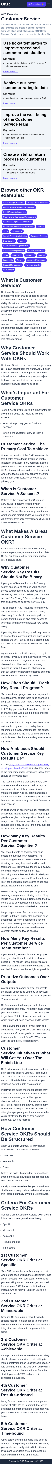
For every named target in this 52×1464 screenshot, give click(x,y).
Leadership (8, 260)
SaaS (5, 231)
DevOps (41, 255)
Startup (40, 226)
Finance (22, 241)
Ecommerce (17, 231)
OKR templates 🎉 (36, 4)
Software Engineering (36, 260)
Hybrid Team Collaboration (14, 212)
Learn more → (10, 72)
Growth (20, 260)
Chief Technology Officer (13, 250)
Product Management (12, 265)
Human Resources (36, 250)
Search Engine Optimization (15, 236)
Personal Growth (33, 265)
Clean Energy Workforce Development (19, 217)
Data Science (8, 241)
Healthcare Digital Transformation (17, 222)
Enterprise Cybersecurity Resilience (18, 226)
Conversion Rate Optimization (15, 246)
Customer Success (39, 236)
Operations (16, 255)
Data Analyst (8, 270)
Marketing (30, 255)
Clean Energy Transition (13, 202)
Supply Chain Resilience (38, 202)
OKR (5, 4)
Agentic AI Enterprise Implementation (18, 207)
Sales (5, 255)
